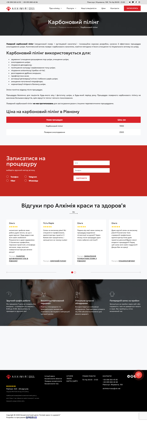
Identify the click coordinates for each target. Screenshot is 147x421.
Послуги (70, 8)
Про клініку (54, 8)
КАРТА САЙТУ (72, 381)
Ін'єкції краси (50, 376)
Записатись (132, 8)
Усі (73, 212)
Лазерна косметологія (53, 381)
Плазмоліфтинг (127, 261)
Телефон (14, 177)
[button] (138, 374)
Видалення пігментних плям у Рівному (87, 258)
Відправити (81, 178)
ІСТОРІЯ (69, 376)
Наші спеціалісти (88, 8)
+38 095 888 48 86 (30, 2)
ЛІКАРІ (69, 379)
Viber (13, 181)
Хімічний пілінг (58, 261)
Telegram (33, 177)
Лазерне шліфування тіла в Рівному (18, 258)
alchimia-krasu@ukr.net (111, 388)
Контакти (114, 8)
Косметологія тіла (51, 384)
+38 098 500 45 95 (13, 2)
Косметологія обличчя (53, 379)
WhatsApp (33, 181)
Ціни (103, 8)
